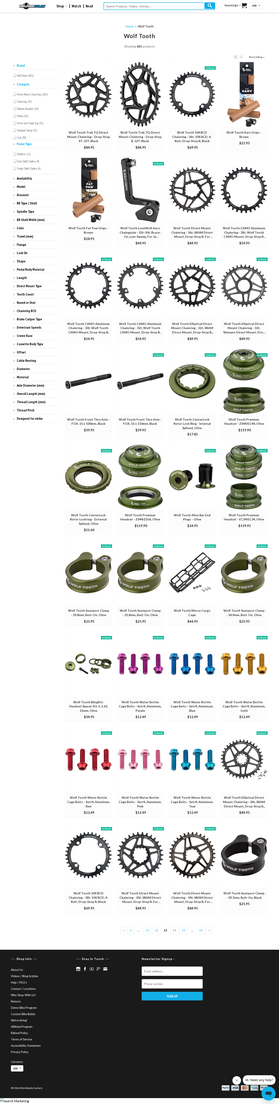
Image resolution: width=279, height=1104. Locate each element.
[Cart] (244, 6)
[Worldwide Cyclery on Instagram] (78, 969)
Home (130, 26)
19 (201, 930)
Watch (76, 6)
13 (165, 930)
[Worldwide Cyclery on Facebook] (85, 969)
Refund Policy (19, 1033)
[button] (235, 57)
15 (183, 930)
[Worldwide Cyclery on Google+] (98, 969)
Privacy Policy (20, 1052)
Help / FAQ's (19, 982)
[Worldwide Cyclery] (32, 6)
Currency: (17, 1061)
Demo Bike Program (24, 1007)
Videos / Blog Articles (24, 976)
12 (156, 930)
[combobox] (159, 6)
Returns (16, 1001)
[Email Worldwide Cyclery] (105, 969)
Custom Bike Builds (23, 1014)
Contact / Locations (23, 988)
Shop (60, 6)
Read (89, 6)
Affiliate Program (21, 1026)
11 (147, 930)
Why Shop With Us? (23, 995)
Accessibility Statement (26, 1045)
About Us (17, 970)
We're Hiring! (19, 1020)
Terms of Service (21, 1039)
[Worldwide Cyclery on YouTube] (92, 969)
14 (174, 930)
